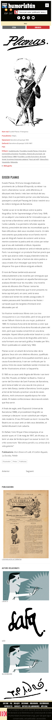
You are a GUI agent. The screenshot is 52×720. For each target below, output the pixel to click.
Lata (3, 641)
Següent (30, 471)
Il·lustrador (7, 461)
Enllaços (17, 703)
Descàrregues (44, 703)
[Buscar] (16, 12)
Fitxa (14, 27)
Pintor (15, 461)
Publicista (22, 461)
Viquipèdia (6, 162)
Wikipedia (14, 162)
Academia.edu (14, 151)
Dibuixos (38, 27)
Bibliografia (34, 703)
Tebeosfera (44, 159)
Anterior (6, 471)
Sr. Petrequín (7, 674)
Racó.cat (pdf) (34, 159)
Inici (25, 23)
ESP (6, 13)
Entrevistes (8, 706)
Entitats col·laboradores (30, 706)
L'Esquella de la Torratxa (11, 559)
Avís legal (44, 706)
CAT (11, 13)
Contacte (17, 706)
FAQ (11, 703)
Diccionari (24, 703)
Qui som (5, 703)
